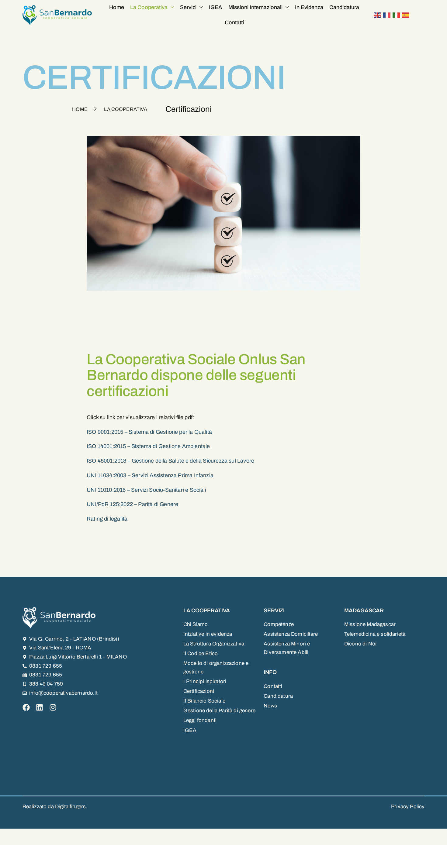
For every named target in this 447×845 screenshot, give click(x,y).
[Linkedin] (39, 707)
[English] (378, 15)
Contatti (234, 22)
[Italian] (397, 15)
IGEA (215, 7)
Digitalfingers (70, 806)
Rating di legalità (107, 519)
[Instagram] (53, 707)
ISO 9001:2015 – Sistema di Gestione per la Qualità (149, 432)
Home (116, 7)
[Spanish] (406, 15)
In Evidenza (309, 7)
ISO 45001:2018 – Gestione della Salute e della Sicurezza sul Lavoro (170, 461)
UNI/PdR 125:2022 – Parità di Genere (132, 504)
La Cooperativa (149, 7)
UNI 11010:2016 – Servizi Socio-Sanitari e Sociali (146, 490)
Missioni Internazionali (255, 7)
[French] (388, 15)
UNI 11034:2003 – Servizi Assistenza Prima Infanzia (150, 475)
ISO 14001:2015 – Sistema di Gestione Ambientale (148, 446)
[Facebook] (26, 707)
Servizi (188, 7)
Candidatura (344, 7)
